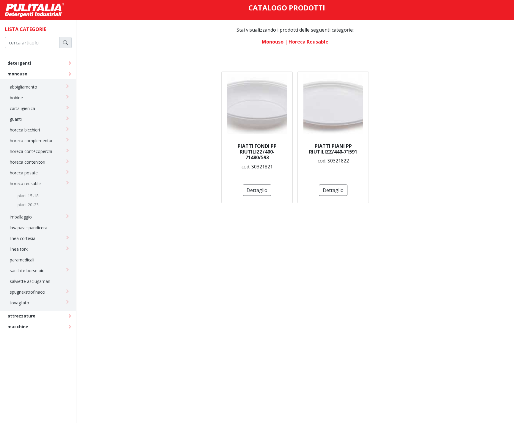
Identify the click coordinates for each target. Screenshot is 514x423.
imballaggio (21, 217)
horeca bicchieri (25, 130)
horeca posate (24, 173)
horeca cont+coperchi (31, 151)
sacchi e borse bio (27, 270)
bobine (16, 97)
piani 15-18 (28, 196)
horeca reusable (25, 183)
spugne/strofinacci (27, 292)
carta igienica (22, 108)
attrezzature (21, 316)
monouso (17, 74)
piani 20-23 (28, 204)
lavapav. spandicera (28, 227)
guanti (16, 119)
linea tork (19, 249)
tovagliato (19, 303)
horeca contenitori (27, 162)
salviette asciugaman (30, 281)
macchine (17, 326)
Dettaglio (257, 190)
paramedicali (22, 260)
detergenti (19, 63)
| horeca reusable (306, 41)
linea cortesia (22, 238)
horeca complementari (32, 140)
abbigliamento (23, 87)
